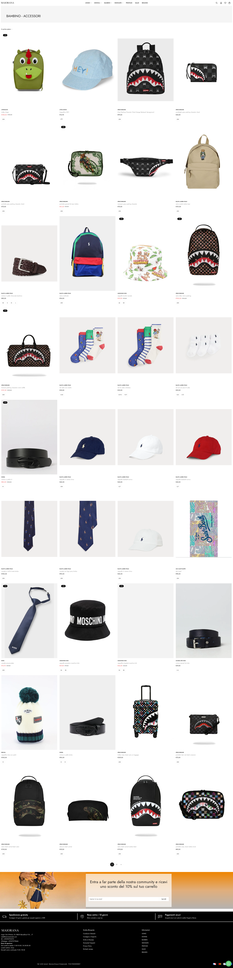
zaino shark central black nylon (10, 847)
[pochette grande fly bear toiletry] (87, 161)
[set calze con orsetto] (87, 345)
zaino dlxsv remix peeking (183, 296)
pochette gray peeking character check (12, 204)
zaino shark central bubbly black (127, 847)
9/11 (126, 395)
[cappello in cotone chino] (87, 437)
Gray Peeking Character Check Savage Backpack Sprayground (136, 112)
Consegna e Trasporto (89, 937)
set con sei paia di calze (183, 388)
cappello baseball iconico (125, 479)
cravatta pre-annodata (7, 663)
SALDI (137, 3)
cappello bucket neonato (125, 296)
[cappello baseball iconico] (146, 437)
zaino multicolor (64, 296)
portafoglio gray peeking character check (188, 112)
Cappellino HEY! (64, 112)
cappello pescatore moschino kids (69, 663)
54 (119, 670)
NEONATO (118, 3)
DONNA (97, 3)
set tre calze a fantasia (124, 388)
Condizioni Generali (89, 934)
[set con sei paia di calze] (204, 345)
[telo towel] (204, 529)
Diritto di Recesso (88, 940)
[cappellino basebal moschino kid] (146, 620)
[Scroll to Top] (229, 958)
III (61, 762)
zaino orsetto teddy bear (183, 204)
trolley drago (5, 112)
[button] (229, 3)
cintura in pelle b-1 (6, 479)
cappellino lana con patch (8, 755)
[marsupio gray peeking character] (146, 161)
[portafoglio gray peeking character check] (204, 69)
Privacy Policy (87, 946)
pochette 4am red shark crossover (186, 755)
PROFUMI (129, 3)
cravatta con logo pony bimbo (68, 571)
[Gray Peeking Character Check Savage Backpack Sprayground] (146, 69)
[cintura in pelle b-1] (29, 437)
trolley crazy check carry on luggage (128, 755)
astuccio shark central (66, 847)
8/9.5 (120, 395)
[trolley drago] (29, 69)
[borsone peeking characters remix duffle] (29, 345)
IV (65, 762)
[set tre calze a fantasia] (146, 345)
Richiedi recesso (88, 949)
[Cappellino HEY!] (87, 69)
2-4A (62, 395)
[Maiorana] (7, 3)
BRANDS (145, 3)
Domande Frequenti (89, 943)
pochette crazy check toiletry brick (186, 847)
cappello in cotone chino (67, 479)
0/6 (178, 395)
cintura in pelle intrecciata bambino (11, 296)
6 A (178, 670)
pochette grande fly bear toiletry (69, 204)
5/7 (120, 486)
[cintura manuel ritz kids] (204, 620)
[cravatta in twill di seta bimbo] (29, 529)
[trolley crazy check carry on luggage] (146, 712)
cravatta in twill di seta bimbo (10, 571)
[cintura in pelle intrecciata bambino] (29, 253)
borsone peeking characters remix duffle (13, 388)
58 (65, 670)
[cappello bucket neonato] (146, 253)
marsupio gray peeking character (127, 204)
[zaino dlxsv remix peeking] (204, 253)
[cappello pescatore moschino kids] (87, 620)
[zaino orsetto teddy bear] (204, 161)
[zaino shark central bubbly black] (146, 804)
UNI (3, 119)
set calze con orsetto (65, 388)
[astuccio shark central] (87, 804)
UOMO (87, 3)
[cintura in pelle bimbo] (87, 712)
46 (119, 303)
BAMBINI (107, 3)
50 (123, 303)
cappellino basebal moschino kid (127, 663)
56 (61, 670)
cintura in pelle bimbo (66, 755)
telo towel (178, 571)
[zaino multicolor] (87, 253)
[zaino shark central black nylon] (29, 804)
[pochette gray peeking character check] (29, 161)
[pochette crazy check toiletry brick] (204, 804)
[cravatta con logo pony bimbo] (87, 529)
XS (3, 303)
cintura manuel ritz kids (182, 663)
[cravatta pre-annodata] (29, 620)
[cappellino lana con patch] (29, 712)
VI (3, 762)
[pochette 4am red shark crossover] (204, 712)
